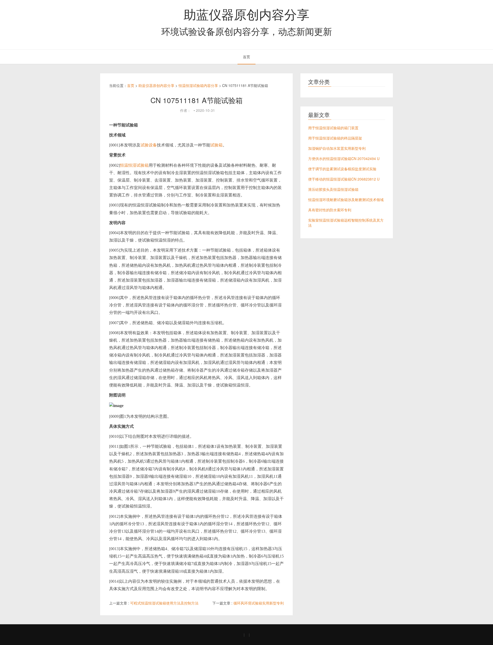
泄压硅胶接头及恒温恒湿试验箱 (333, 189)
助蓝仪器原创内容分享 (246, 14)
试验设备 (148, 145)
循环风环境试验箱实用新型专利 (258, 603)
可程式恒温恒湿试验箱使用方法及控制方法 (164, 603)
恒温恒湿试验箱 (134, 165)
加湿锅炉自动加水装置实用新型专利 (337, 148)
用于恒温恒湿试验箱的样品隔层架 (335, 138)
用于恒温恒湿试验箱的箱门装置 (333, 127)
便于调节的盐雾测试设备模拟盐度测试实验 (342, 168)
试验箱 (216, 145)
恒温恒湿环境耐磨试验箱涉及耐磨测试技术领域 (346, 199)
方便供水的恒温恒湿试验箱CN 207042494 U (344, 158)
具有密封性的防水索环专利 (329, 209)
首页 (246, 56)
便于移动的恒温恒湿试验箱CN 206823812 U (344, 179)
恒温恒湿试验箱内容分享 (198, 85)
